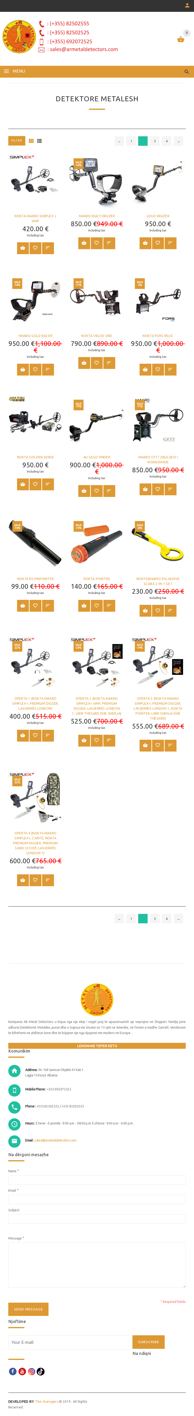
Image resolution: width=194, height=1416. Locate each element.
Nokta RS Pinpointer (35, 579)
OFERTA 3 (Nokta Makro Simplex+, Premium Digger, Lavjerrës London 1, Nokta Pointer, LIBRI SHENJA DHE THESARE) (158, 708)
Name (13, 1170)
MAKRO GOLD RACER (36, 336)
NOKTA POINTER (97, 579)
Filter (17, 140)
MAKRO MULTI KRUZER (97, 216)
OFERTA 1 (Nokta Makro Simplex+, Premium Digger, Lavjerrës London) (35, 703)
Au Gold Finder (96, 457)
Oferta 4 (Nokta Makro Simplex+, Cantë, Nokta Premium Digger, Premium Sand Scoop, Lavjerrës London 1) (35, 843)
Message (16, 1238)
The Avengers (33, 1401)
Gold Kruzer (158, 216)
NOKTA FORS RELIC (158, 336)
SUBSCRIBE (148, 1342)
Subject (13, 1210)
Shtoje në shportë (23, 248)
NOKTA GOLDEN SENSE (35, 457)
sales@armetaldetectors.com (55, 1140)
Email (13, 1190)
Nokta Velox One (96, 336)
